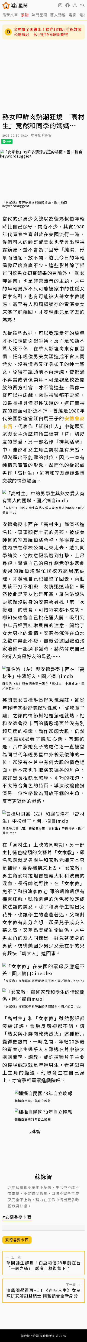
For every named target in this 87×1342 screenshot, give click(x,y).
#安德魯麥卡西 (17, 1217)
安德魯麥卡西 (17, 1239)
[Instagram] (60, 5)
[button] (67, 5)
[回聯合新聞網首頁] (6, 5)
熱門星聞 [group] (39, 14)
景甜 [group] (25, 14)
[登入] (75, 5)
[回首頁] (19, 5)
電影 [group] (73, 14)
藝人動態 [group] (58, 14)
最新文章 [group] (10, 14)
